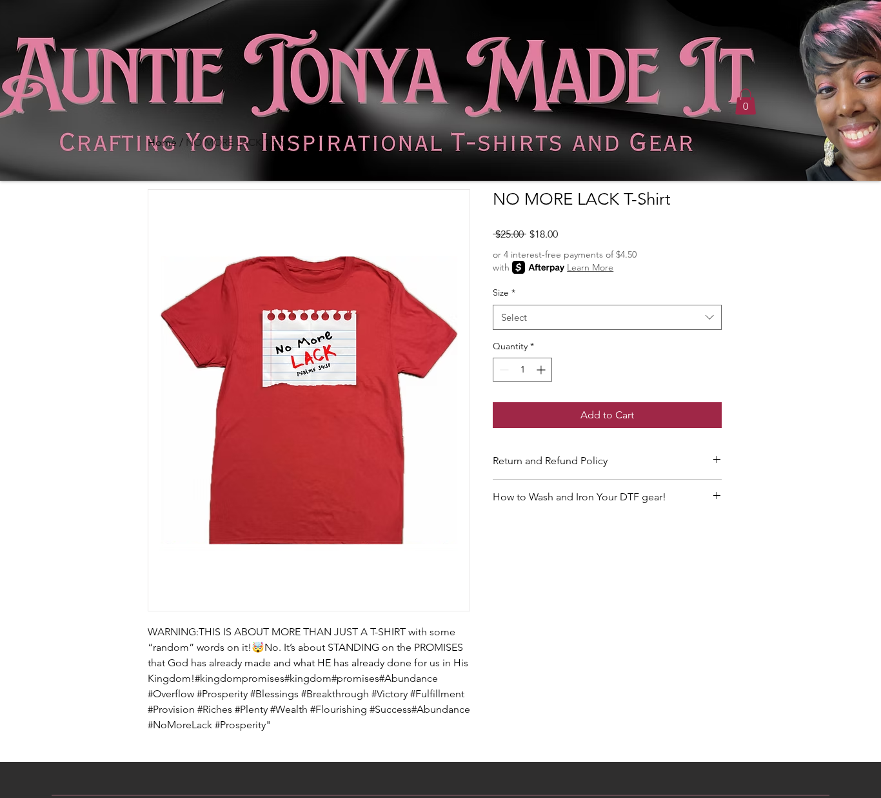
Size (504, 292)
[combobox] (607, 317)
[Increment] (542, 369)
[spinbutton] (522, 369)
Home (162, 142)
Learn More (590, 267)
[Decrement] (503, 369)
